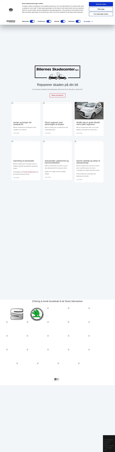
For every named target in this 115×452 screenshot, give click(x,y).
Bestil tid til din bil (57, 41)
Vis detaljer (87, 21)
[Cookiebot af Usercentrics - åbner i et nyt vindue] (11, 21)
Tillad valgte (100, 9)
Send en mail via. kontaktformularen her (57, 437)
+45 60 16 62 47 (57, 426)
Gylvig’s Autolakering (29, 172)
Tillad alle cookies (101, 4)
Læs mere (16, 133)
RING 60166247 (57, 95)
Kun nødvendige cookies (101, 14)
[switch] (48, 21)
